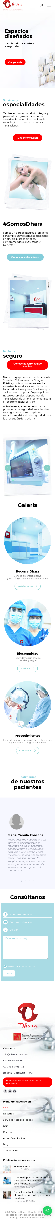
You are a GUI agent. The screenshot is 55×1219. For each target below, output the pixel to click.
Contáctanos (10, 1150)
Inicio (6, 1107)
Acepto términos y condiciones (21, 966)
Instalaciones (25, 586)
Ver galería (15, 62)
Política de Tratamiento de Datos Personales (23, 1082)
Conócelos (25, 750)
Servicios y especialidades (18, 1119)
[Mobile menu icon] (49, 5)
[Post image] (7, 1169)
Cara (5, 1125)
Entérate (25, 668)
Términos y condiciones (32, 1217)
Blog (6, 1144)
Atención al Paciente (15, 1138)
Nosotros (8, 1113)
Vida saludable (22, 1166)
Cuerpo (7, 1132)
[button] (21, 881)
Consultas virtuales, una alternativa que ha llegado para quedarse (32, 1195)
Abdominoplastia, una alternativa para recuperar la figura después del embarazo (33, 1180)
